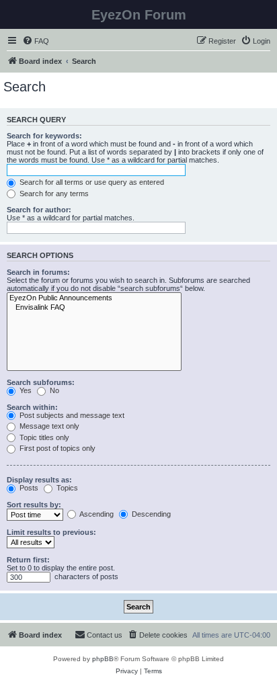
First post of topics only (56, 448)
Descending (150, 514)
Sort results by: (34, 505)
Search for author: (39, 210)
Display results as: (39, 480)
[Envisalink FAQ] (94, 307)
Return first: (28, 560)
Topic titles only (43, 437)
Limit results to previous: (51, 532)
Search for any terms (53, 193)
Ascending (96, 514)
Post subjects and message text (70, 415)
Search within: (32, 407)
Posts (27, 488)
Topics (66, 488)
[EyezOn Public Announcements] (94, 298)
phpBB (103, 658)
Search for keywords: (44, 136)
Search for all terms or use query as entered (90, 182)
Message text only (48, 426)
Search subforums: (41, 382)
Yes (24, 390)
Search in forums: (38, 272)
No (53, 390)
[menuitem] (35, 41)
